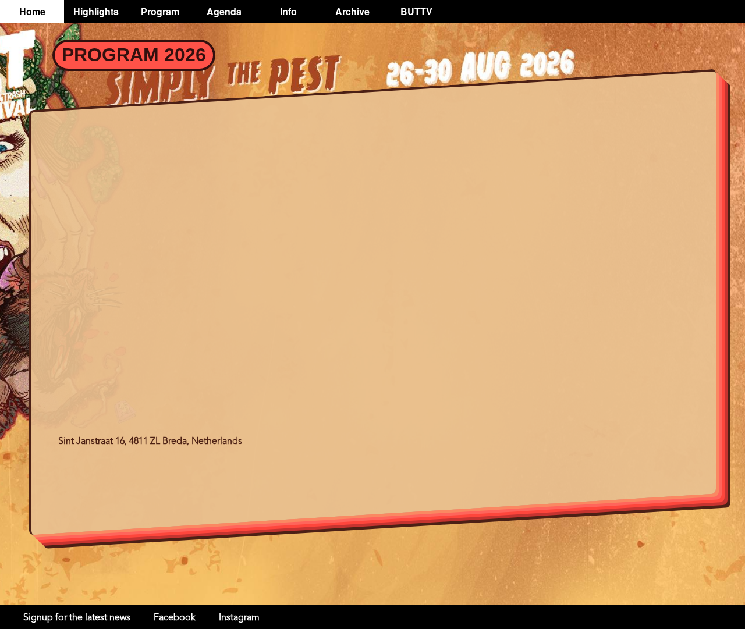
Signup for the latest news (76, 618)
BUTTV (416, 11)
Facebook (175, 618)
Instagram (239, 618)
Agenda (224, 11)
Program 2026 (134, 54)
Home (32, 11)
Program (160, 11)
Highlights (96, 11)
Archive (352, 11)
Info (288, 11)
